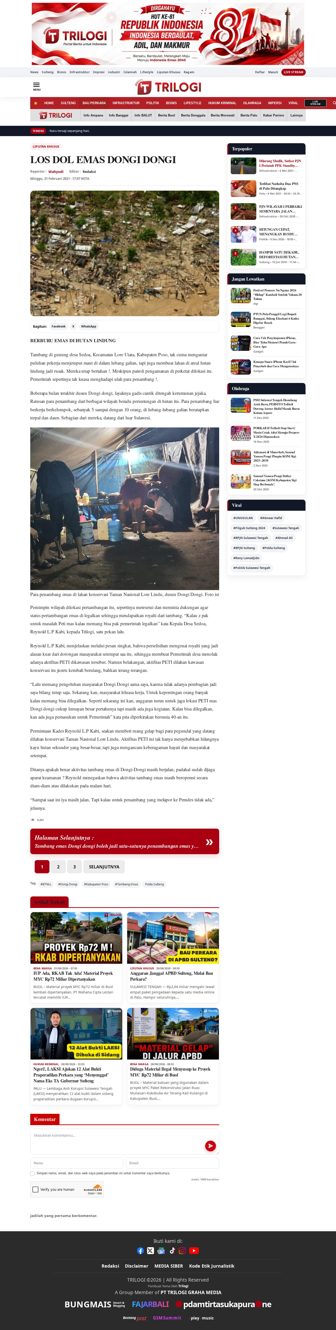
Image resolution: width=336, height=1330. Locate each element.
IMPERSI (275, 103)
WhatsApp (88, 326)
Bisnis (61, 72)
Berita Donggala (193, 115)
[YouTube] (194, 1250)
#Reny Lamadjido (246, 558)
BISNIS (171, 103)
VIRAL (293, 103)
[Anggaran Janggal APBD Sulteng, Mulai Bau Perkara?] (173, 938)
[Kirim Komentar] (210, 1146)
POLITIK (152, 103)
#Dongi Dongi (67, 884)
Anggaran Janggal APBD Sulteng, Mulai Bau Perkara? (171, 976)
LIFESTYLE (192, 103)
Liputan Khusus (169, 72)
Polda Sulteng (154, 884)
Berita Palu (249, 115)
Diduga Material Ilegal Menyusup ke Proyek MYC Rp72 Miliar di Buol (170, 1072)
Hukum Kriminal (46, 1064)
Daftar (260, 72)
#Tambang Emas (126, 884)
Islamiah (130, 72)
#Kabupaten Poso (96, 884)
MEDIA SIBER (168, 1266)
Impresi (99, 72)
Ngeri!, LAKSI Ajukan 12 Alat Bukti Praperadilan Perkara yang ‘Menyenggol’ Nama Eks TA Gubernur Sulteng (70, 1075)
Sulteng (48, 72)
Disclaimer (137, 1266)
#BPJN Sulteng (244, 548)
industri (114, 72)
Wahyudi (55, 171)
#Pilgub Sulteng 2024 (249, 528)
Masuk (273, 72)
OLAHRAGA (252, 103)
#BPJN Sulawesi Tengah (250, 538)
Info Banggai (118, 115)
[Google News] (161, 1250)
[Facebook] (140, 1250)
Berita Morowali (223, 115)
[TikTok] (172, 1250)
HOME (49, 103)
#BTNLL (46, 884)
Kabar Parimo (273, 115)
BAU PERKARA (94, 103)
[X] (150, 1250)
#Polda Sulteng (273, 548)
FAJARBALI (150, 1304)
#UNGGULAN (243, 518)
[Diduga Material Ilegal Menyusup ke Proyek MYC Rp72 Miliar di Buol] (173, 1034)
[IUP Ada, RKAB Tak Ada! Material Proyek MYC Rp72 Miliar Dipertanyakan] (76, 938)
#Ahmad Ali (284, 538)
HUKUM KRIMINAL (222, 103)
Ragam (189, 72)
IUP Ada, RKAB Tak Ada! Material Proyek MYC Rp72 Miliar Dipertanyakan (73, 976)
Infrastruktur (80, 72)
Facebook (58, 326)
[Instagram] (182, 1250)
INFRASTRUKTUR (126, 103)
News (34, 72)
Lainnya (296, 115)
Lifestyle (146, 72)
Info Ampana (93, 115)
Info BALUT (143, 115)
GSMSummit (167, 1318)
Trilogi (183, 1286)
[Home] (35, 103)
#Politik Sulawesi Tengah (251, 568)
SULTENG (68, 103)
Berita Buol (166, 115)
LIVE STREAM (293, 72)
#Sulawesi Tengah (286, 528)
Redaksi (110, 1266)
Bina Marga (42, 968)
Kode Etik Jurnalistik (212, 1266)
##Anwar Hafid (271, 518)
